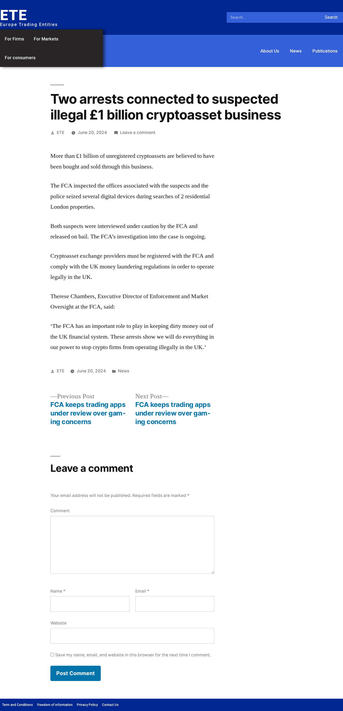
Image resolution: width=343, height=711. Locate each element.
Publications (325, 51)
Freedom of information (55, 705)
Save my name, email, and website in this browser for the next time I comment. (133, 654)
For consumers (20, 57)
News (296, 51)
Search (331, 17)
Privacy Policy (87, 705)
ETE (60, 132)
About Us (269, 51)
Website (58, 623)
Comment (60, 510)
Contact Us (110, 705)
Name (57, 591)
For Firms (14, 39)
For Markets (46, 39)
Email (142, 591)
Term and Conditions (17, 705)
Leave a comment (137, 132)
